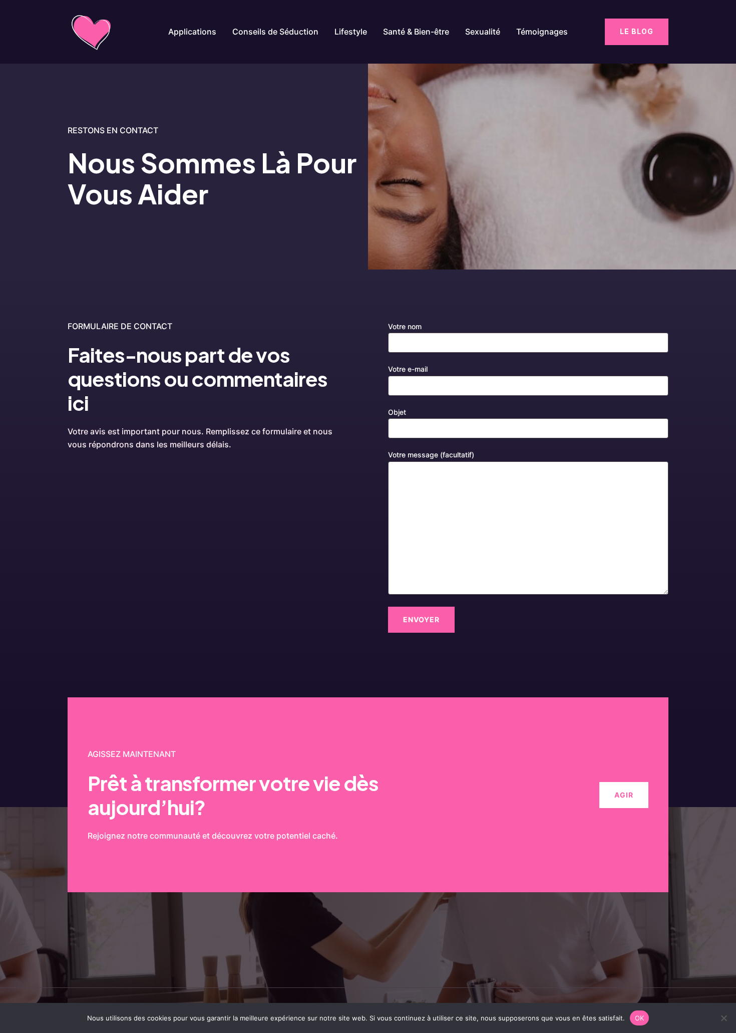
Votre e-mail (408, 369)
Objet (397, 412)
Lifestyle (350, 32)
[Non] (723, 1018)
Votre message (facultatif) (431, 454)
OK (639, 1017)
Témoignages (542, 32)
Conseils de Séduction (275, 32)
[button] (636, 32)
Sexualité (482, 32)
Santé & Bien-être (416, 32)
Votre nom (405, 326)
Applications (192, 32)
